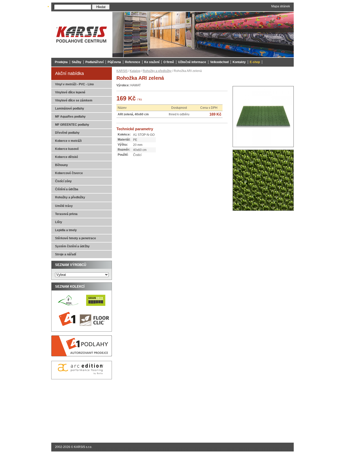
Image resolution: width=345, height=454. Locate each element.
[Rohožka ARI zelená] (263, 148)
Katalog (135, 71)
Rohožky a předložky (157, 71)
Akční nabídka (69, 73)
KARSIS (122, 71)
